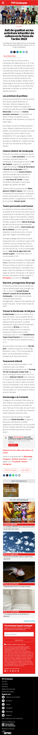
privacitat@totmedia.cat (12, 664)
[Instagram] (13, 671)
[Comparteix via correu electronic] (26, 52)
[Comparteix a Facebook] (11, 52)
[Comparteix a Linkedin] (17, 52)
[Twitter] (10, 671)
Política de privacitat (8, 689)
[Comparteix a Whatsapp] (20, 52)
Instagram (7, 464)
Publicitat (5, 686)
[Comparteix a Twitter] (14, 52)
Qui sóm (4, 681)
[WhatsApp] (16, 671)
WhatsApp (28, 456)
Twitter (24, 461)
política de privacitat (19, 644)
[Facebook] (8, 671)
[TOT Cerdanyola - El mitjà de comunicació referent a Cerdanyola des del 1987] (19, 2)
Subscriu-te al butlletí (12, 697)
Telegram (7, 459)
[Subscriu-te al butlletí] (5, 671)
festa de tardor (11, 470)
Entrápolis (7, 278)
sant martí (25, 470)
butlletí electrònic (19, 459)
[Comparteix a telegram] (23, 52)
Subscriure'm (19, 640)
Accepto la (16, 644)
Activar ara (12, 445)
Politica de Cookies (8, 691)
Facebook (16, 461)
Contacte (5, 684)
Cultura (19, 26)
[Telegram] (18, 671)
